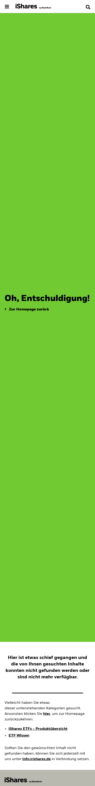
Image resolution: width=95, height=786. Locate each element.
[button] (88, 7)
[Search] (88, 7)
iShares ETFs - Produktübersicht (38, 729)
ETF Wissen (19, 735)
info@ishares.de (36, 759)
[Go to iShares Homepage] (33, 6)
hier (46, 714)
